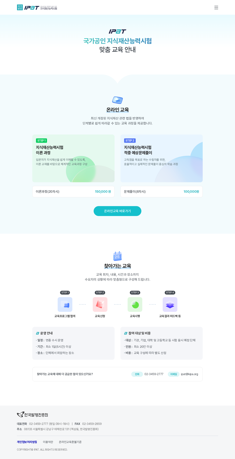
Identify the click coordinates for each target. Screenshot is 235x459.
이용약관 (48, 442)
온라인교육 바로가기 (117, 211)
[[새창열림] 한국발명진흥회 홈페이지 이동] (32, 414)
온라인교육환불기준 (70, 442)
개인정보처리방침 (27, 442)
